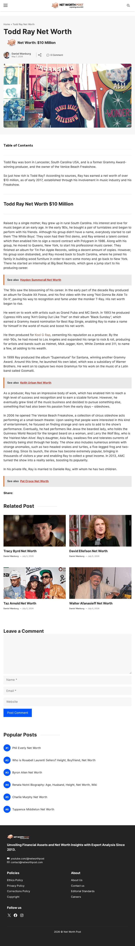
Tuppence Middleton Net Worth (33, 809)
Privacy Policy (15, 885)
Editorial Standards (83, 891)
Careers (76, 896)
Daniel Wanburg (21, 53)
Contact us (77, 885)
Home (7, 24)
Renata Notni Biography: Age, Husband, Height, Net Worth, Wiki (54, 785)
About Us (76, 880)
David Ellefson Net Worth (88, 551)
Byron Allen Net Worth (27, 772)
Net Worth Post (72, 931)
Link (48, 55)
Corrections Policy (18, 891)
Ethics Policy (15, 880)
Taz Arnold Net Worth (20, 603)
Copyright (13, 896)
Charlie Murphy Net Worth (29, 797)
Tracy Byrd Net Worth (20, 551)
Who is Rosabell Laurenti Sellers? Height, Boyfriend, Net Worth (53, 760)
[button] (128, 5)
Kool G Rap (42, 335)
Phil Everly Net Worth (26, 748)
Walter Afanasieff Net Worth (90, 603)
